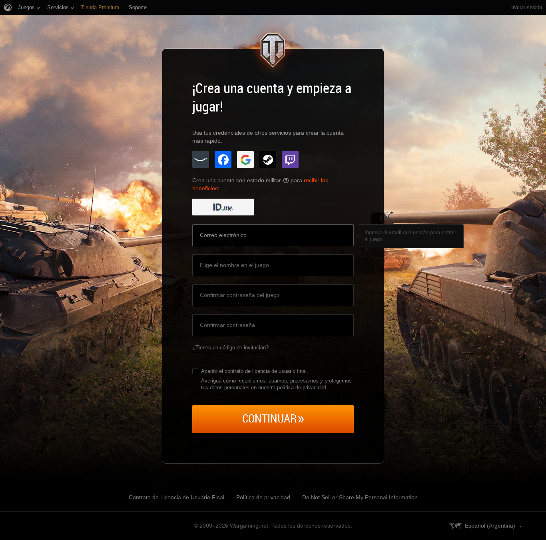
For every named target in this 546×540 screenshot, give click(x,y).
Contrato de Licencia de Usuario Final (176, 497)
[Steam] (267, 159)
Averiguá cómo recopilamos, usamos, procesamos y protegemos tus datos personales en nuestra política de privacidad (276, 384)
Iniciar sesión (526, 7)
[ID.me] (223, 207)
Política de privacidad (263, 497)
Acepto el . (254, 371)
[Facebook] (223, 159)
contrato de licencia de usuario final (266, 371)
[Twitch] (290, 159)
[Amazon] (200, 159)
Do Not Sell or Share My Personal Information (360, 497)
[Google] (245, 159)
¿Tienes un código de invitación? (230, 348)
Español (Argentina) (490, 525)
